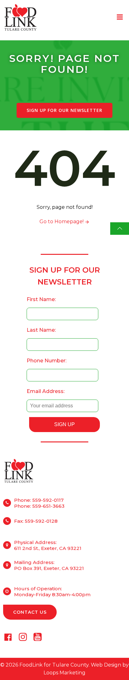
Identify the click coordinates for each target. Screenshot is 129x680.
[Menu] (119, 17)
